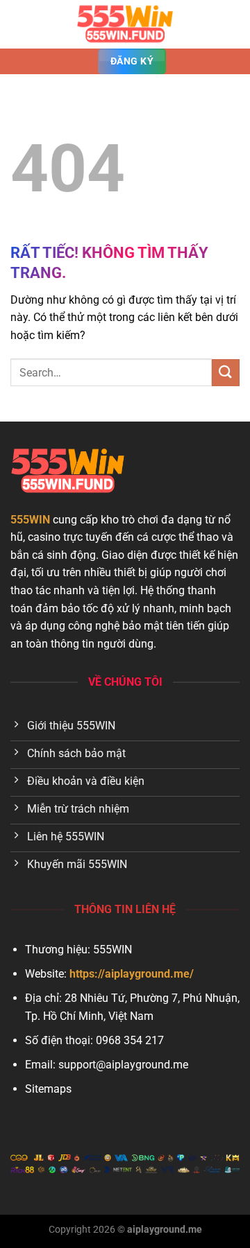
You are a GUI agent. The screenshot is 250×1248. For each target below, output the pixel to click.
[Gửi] (226, 372)
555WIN (30, 519)
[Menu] (18, 24)
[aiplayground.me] (125, 24)
